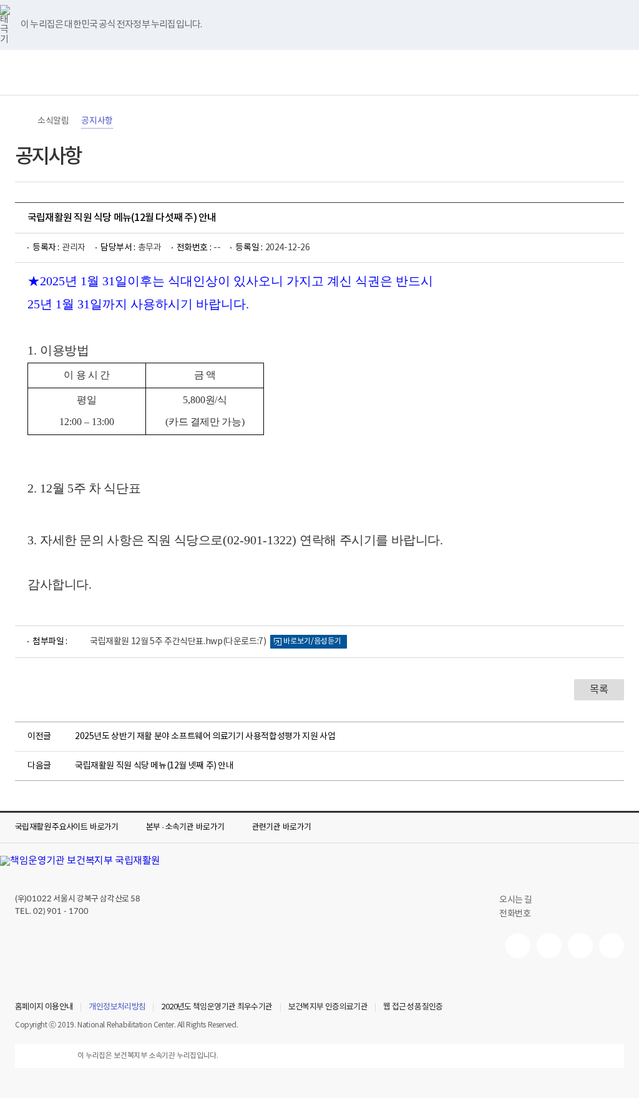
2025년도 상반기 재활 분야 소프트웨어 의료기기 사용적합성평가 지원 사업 (205, 737)
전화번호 (514, 914)
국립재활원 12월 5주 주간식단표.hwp (178, 642)
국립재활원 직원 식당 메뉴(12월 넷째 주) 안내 (154, 766)
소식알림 (53, 121)
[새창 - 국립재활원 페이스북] (611, 945)
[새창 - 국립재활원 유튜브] (517, 945)
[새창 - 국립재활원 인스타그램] (580, 945)
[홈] (21, 121)
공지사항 (96, 121)
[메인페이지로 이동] (319, 72)
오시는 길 (515, 900)
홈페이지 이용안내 (44, 1007)
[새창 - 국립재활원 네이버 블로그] (549, 945)
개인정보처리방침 (117, 1007)
